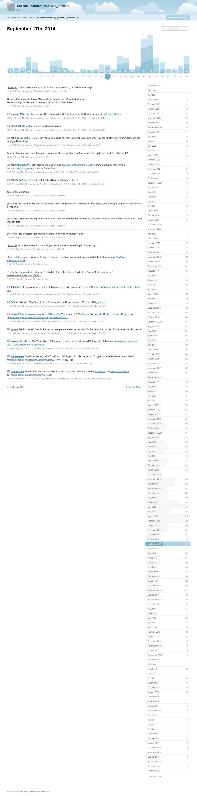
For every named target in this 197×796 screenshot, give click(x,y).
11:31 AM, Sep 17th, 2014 (18, 363)
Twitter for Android (42, 333)
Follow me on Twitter (178, 17)
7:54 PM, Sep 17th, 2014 (18, 264)
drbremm (84, 314)
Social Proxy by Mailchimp (44, 378)
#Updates (108, 114)
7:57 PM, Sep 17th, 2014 (18, 225)
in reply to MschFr (57, 195)
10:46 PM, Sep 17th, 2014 (18, 91)
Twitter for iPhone (42, 306)
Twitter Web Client (41, 183)
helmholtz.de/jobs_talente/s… (22, 168)
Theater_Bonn (16, 374)
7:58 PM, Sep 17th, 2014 (18, 195)
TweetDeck (39, 145)
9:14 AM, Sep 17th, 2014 (18, 348)
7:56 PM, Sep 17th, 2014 (18, 249)
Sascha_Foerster (31, 114)
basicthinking (112, 287)
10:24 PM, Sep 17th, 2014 (18, 117)
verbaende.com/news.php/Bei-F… (24, 275)
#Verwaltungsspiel (16, 260)
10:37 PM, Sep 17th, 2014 (18, 106)
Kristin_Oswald (112, 314)
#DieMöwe (99, 371)
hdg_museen (99, 302)
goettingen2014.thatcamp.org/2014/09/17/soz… (44, 317)
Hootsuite (38, 363)
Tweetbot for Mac (41, 117)
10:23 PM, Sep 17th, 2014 (18, 156)
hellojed (13, 87)
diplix (95, 287)
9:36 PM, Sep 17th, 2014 (18, 183)
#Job (53, 168)
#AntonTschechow (119, 371)
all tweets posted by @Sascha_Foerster (55, 17)
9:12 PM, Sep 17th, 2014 (18, 171)
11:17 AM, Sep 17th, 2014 (18, 306)
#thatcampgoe (14, 359)
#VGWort (122, 257)
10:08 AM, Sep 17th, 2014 (18, 333)
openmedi (128, 314)
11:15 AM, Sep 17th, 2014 (18, 321)
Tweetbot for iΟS (41, 91)
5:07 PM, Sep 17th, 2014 (18, 279)
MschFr (13, 191)
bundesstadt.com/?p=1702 (38, 374)
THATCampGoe (52, 314)
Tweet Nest (45, 791)
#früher (117, 114)
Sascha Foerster (21, 791)
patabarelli (14, 317)
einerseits (97, 314)
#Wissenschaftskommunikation (77, 164)
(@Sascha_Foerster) (43, 5)
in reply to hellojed (58, 91)
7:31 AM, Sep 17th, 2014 (18, 378)
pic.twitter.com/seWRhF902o (29, 344)
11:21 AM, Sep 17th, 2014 (18, 294)
